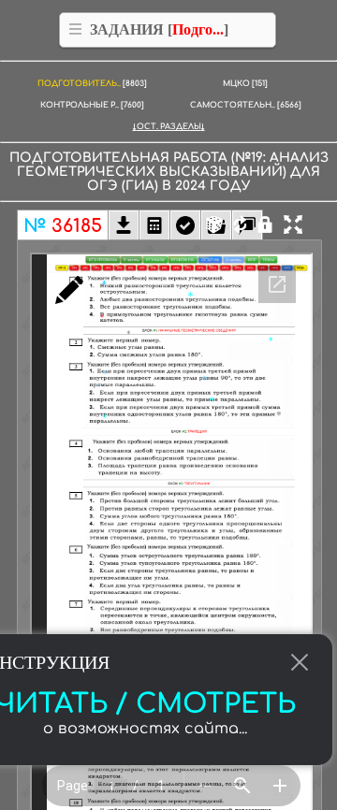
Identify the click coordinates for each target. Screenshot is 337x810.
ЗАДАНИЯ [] (159, 29)
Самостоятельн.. (245, 105)
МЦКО (245, 84)
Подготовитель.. (92, 84)
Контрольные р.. (92, 105)
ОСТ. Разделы (169, 127)
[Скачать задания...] (124, 227)
